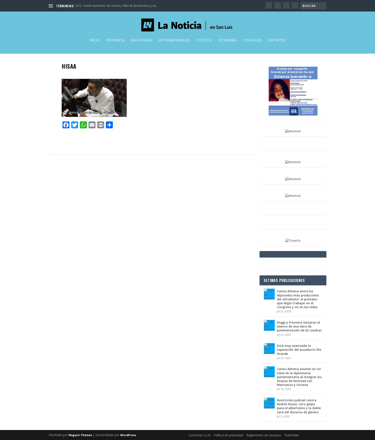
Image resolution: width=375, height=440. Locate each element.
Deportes (277, 40)
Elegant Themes (80, 435)
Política (204, 40)
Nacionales (141, 40)
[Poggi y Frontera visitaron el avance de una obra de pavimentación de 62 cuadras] (269, 325)
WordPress (128, 435)
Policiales (252, 40)
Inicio (95, 40)
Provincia (115, 40)
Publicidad (291, 435)
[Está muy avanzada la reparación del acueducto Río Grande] (269, 348)
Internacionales (174, 40)
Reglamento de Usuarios (263, 435)
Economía (227, 40)
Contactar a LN (199, 435)
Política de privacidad (228, 435)
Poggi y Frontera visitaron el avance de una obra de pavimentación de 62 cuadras (299, 326)
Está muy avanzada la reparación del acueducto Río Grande (299, 350)
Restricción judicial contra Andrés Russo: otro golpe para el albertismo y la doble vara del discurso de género (299, 406)
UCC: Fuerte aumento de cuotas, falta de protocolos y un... (117, 5)
